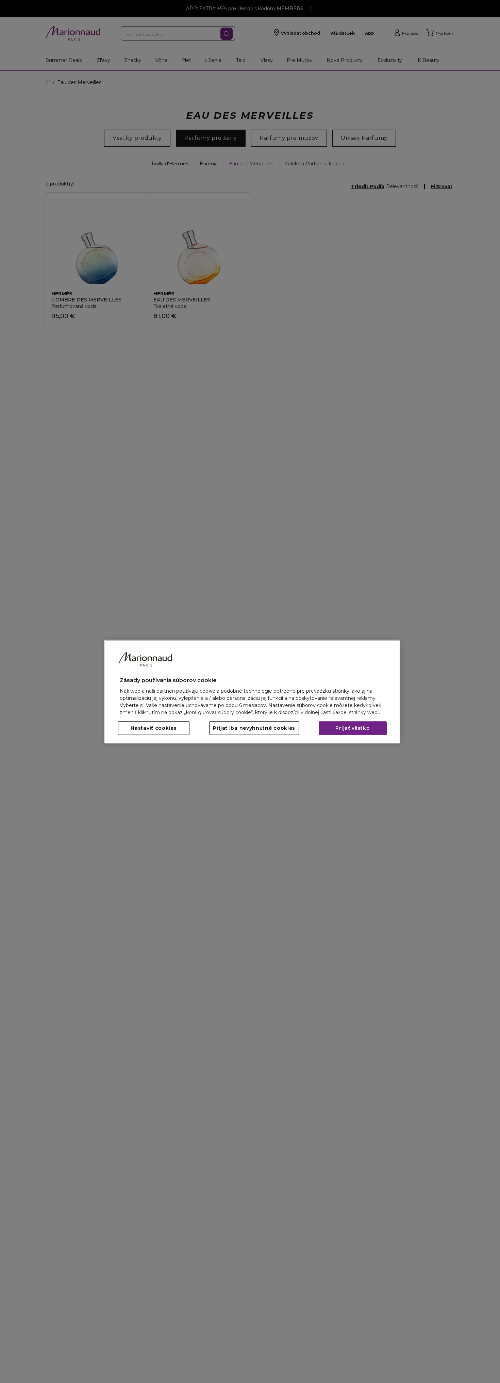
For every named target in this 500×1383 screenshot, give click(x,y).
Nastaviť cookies (154, 728)
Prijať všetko (352, 728)
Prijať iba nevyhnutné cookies (254, 728)
